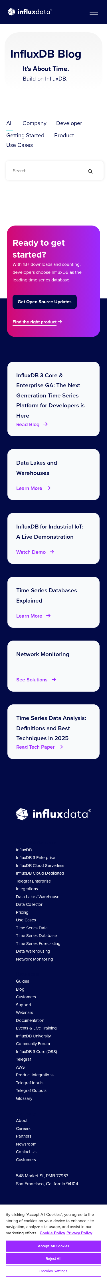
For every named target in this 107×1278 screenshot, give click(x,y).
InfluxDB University (33, 1036)
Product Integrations (35, 1075)
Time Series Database (36, 935)
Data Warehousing (33, 951)
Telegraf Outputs (31, 1090)
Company (35, 123)
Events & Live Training (36, 1028)
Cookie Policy (52, 1233)
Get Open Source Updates (45, 301)
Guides (22, 981)
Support (23, 1005)
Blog (20, 989)
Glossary (24, 1098)
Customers (26, 997)
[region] (53, 1241)
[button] (93, 12)
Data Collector (29, 904)
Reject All (53, 1258)
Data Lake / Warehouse (37, 897)
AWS (20, 1067)
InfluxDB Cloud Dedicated (40, 873)
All (9, 123)
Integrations (27, 889)
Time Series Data (32, 928)
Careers (23, 1128)
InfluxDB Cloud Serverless (40, 865)
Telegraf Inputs (29, 1083)
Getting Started (25, 135)
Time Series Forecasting (38, 943)
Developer (69, 123)
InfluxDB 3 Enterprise (35, 857)
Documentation (30, 1020)
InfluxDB (24, 850)
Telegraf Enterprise (33, 881)
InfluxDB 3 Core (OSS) (36, 1051)
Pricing (22, 912)
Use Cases (19, 145)
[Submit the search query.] (90, 172)
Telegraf (23, 1059)
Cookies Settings (53, 1271)
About (21, 1120)
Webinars (24, 1012)
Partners (23, 1136)
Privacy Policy (79, 1233)
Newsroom (26, 1144)
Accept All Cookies (53, 1246)
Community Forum (33, 1044)
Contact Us (26, 1152)
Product (64, 135)
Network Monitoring (34, 959)
